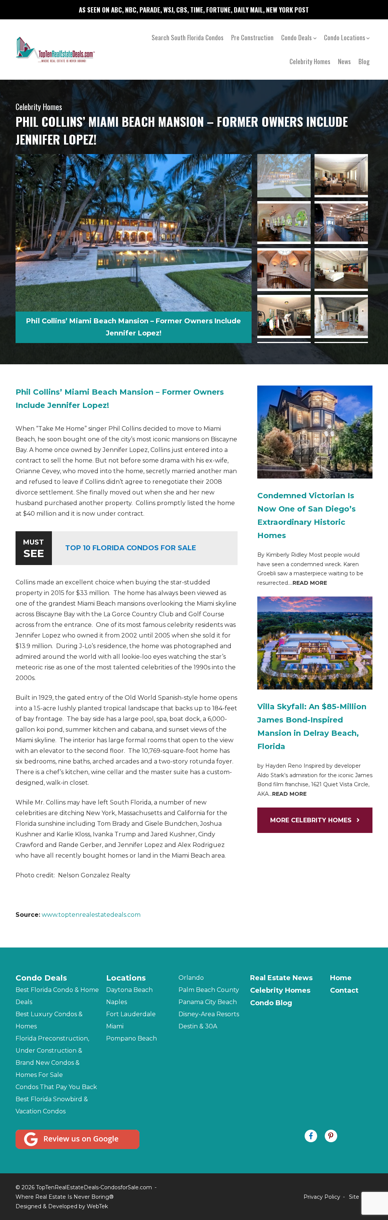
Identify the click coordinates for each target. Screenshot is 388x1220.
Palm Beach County (208, 989)
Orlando (191, 977)
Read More (310, 582)
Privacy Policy (322, 1196)
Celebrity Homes (309, 61)
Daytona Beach (129, 989)
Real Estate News (281, 978)
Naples (116, 1002)
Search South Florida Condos (188, 37)
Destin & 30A (197, 1026)
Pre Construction (252, 37)
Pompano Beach (131, 1038)
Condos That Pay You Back (56, 1087)
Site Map (360, 1196)
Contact (344, 990)
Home (341, 978)
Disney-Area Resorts (208, 1014)
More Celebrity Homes (312, 820)
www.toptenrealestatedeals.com (91, 914)
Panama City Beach (207, 1002)
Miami (115, 1026)
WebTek (97, 1206)
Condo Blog (271, 1003)
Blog (363, 61)
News (344, 61)
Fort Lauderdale (131, 1014)
